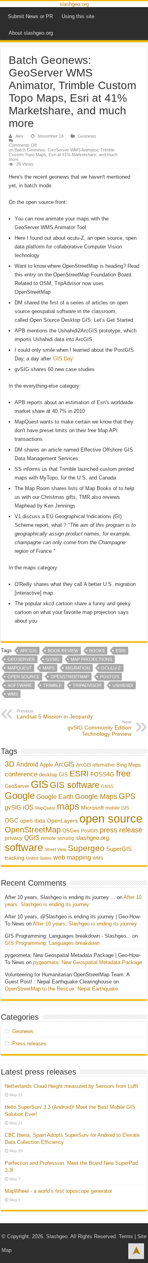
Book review (63, 650)
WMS (12, 694)
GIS (39, 784)
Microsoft (92, 807)
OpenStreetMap (70, 676)
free (123, 773)
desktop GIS (53, 775)
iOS (28, 807)
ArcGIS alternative (95, 765)
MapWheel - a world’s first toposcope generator (58, 1191)
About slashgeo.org (31, 33)
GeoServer (21, 659)
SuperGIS (119, 848)
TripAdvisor (87, 685)
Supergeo (86, 848)
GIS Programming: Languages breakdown (52, 943)
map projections (91, 659)
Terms (126, 1236)
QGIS (31, 837)
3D (10, 764)
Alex (19, 136)
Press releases (29, 1044)
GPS (127, 796)
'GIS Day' (63, 359)
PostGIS (109, 676)
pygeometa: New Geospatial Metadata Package (87, 962)
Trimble (52, 685)
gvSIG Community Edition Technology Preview (99, 728)
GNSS (107, 786)
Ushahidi (122, 685)
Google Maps (96, 796)
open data (32, 821)
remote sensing (57, 838)
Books (97, 650)
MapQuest (19, 668)
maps (48, 668)
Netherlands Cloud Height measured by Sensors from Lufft (71, 1086)
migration (78, 668)
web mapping (72, 857)
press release (121, 830)
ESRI (121, 650)
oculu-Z (111, 668)
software (19, 685)
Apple (46, 765)
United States (39, 858)
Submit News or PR (30, 16)
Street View (55, 849)
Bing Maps (128, 765)
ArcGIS (28, 650)
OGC (12, 820)
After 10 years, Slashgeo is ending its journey (85, 924)
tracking (14, 858)
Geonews (87, 136)
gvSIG (53, 659)
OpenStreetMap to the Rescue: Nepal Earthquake (61, 989)
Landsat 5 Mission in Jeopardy (55, 714)
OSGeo (70, 831)
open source (23, 676)
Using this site (78, 16)
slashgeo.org (74, 4)
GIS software (74, 785)
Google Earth (54, 796)
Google (20, 795)
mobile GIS (117, 808)
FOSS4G (102, 774)
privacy (13, 838)
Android (27, 764)
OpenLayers (62, 820)
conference (21, 774)
